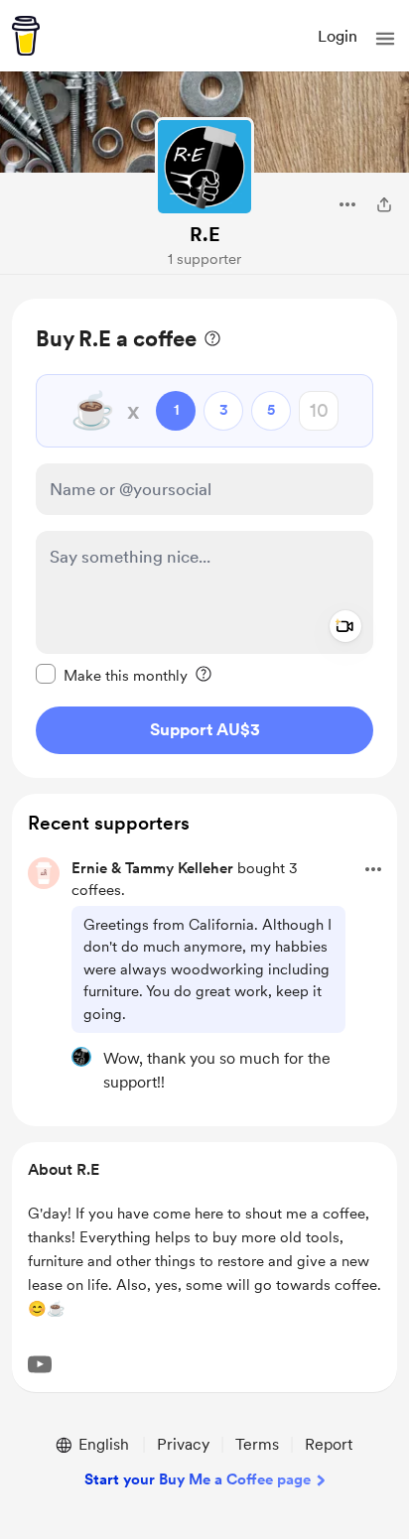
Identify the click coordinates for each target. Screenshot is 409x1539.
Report (328, 1444)
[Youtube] (40, 1364)
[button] (385, 39)
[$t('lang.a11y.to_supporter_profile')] (81, 1057)
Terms (257, 1444)
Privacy (183, 1444)
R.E (205, 234)
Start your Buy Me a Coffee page (197, 1479)
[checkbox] (112, 675)
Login (337, 36)
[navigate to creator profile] (204, 166)
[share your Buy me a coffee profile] (384, 204)
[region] (204, 538)
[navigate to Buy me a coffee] (26, 36)
